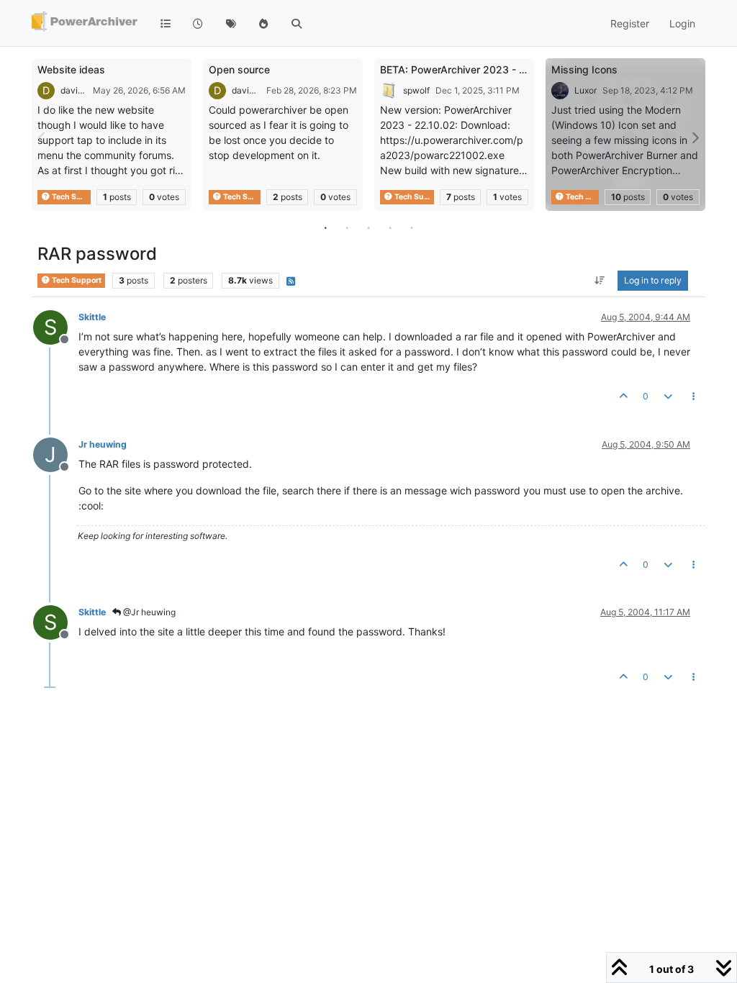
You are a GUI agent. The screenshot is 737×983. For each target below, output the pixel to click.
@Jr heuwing (148, 612)
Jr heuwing (102, 444)
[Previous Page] (42, 137)
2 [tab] (347, 227)
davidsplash (73, 90)
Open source (239, 69)
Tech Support (70, 196)
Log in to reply (653, 280)
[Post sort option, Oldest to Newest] (600, 281)
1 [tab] (325, 227)
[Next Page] (694, 137)
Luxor (585, 90)
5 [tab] (411, 227)
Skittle (92, 317)
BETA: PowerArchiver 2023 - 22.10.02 (470, 69)
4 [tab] (390, 227)
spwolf (416, 90)
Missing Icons (584, 69)
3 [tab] (368, 227)
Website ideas (71, 69)
